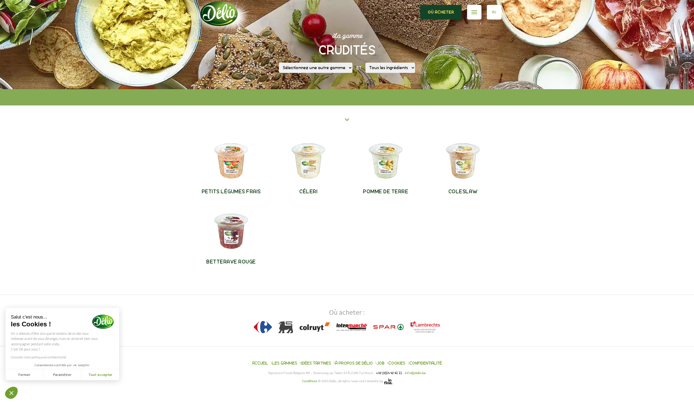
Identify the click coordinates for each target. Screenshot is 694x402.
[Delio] (226, 21)
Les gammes (284, 363)
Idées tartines (316, 363)
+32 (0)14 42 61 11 (389, 373)
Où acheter (441, 12)
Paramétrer (62, 374)
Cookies (396, 363)
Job (380, 363)
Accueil (260, 363)
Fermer (24, 374)
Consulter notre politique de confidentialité (38, 357)
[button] (11, 392)
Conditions (310, 381)
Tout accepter (100, 374)
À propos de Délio (354, 363)
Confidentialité (425, 363)
